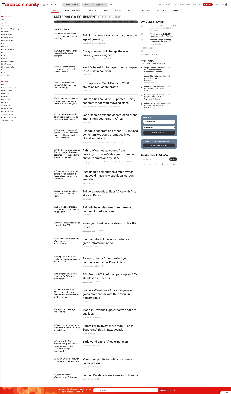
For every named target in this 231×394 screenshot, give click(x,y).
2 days (143, 64)
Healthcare (5, 46)
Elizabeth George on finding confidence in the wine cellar (161, 41)
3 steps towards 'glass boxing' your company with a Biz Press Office (106, 260)
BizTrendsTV (5, 102)
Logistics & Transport (8, 61)
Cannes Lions (5, 94)
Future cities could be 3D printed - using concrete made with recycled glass (109, 100)
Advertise (196, 4)
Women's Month (6, 91)
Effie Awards (5, 99)
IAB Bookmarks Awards (8, 88)
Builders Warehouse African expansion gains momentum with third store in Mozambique (108, 294)
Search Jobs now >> (159, 133)
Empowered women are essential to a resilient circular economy (163, 27)
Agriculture (4, 23)
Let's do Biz (226, 393)
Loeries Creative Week (8, 117)
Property (4, 70)
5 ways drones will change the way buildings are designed (105, 53)
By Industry (161, 64)
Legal (3, 55)
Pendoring (4, 96)
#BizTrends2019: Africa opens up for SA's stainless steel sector (110, 276)
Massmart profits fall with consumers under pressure (107, 361)
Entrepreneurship (7, 37)
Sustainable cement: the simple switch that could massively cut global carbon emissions (108, 175)
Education (4, 32)
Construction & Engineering (10, 29)
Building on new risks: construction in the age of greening (110, 37)
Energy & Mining (6, 34)
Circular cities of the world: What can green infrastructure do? (107, 241)
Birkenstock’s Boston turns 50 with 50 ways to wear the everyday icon (155, 105)
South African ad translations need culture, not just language (155, 78)
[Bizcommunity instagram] (169, 4)
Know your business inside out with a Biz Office (109, 225)
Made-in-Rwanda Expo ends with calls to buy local (109, 311)
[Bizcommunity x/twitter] (163, 4)
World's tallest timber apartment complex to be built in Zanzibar (110, 69)
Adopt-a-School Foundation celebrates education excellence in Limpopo (155, 70)
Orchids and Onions (7, 111)
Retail (3, 73)
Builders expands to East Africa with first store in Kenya (109, 193)
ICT (2, 52)
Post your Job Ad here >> (159, 145)
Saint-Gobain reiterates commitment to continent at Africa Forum (108, 209)
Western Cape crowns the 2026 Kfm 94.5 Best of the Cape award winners (154, 97)
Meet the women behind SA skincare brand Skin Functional (162, 35)
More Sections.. (7, 120)
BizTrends (4, 85)
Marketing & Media (7, 67)
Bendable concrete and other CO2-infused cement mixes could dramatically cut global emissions (110, 134)
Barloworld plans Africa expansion (105, 341)
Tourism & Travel (6, 76)
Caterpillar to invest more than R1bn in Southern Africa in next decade (108, 327)
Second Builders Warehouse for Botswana (110, 375)
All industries (5, 20)
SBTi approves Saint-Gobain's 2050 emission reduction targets (106, 85)
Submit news (185, 4)
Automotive (5, 26)
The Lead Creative (7, 114)
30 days (153, 64)
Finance (3, 43)
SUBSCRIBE (164, 390)
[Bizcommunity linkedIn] (159, 4)
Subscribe (173, 159)
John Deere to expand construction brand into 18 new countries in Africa (110, 116)
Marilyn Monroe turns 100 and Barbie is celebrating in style (154, 88)
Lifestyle (4, 58)
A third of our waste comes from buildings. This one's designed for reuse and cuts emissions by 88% (109, 154)
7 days (148, 64)
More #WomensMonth (149, 54)
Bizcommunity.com (89, 231)
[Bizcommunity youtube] (172, 4)
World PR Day (5, 105)
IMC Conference (6, 108)
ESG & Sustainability (7, 40)
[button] (111, 5)
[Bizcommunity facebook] (166, 4)
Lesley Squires (87, 282)
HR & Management (7, 49)
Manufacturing (6, 64)
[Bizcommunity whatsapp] (176, 4)
